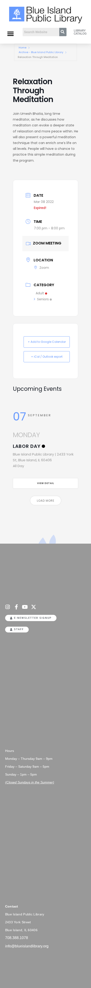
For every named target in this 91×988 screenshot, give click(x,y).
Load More (45, 501)
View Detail (45, 483)
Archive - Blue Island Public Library (41, 52)
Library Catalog (80, 32)
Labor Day (27, 446)
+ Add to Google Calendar (47, 342)
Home (22, 47)
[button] (10, 34)
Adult (40, 293)
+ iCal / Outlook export (47, 357)
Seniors (43, 299)
